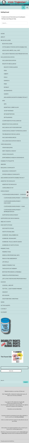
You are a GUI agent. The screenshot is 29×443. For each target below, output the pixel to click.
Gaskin (6, 94)
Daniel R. (7, 80)
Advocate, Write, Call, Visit (11, 50)
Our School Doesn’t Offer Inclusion (14, 130)
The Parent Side (6, 357)
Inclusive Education (7, 57)
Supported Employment (10, 215)
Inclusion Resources (9, 137)
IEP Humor (5, 295)
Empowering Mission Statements (13, 157)
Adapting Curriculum (11, 107)
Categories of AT (7, 187)
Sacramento (8, 90)
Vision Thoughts (7, 154)
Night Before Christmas (10, 298)
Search (2, 380)
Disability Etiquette (7, 161)
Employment (5, 191)
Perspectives (5, 248)
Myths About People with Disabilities (14, 47)
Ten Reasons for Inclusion (11, 134)
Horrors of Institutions (10, 245)
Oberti (6, 73)
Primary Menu (27, 7)
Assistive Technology (8, 181)
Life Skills (5, 262)
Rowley (6, 87)
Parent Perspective (8, 265)
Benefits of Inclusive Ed (10, 124)
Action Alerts (5, 305)
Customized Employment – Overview (14, 194)
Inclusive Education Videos (11, 141)
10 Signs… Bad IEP (7, 285)
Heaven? (5, 292)
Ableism (3, 164)
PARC (5, 84)
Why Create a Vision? (9, 151)
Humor (3, 282)
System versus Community (11, 174)
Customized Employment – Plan (14, 206)
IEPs (3, 100)
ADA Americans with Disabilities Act (16, 97)
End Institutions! (6, 225)
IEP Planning (8, 117)
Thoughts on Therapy (9, 268)
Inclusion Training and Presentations (15, 53)
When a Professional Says (10, 255)
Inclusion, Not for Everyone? (12, 127)
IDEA (5, 70)
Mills (5, 77)
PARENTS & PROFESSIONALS (10, 275)
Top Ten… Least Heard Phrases (12, 288)
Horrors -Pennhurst (9, 238)
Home (3, 33)
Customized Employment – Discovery (12, 202)
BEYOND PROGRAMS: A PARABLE (11, 272)
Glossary (4, 312)
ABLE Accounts (6, 221)
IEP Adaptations (9, 114)
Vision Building (6, 144)
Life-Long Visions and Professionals (14, 278)
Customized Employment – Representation (12, 210)
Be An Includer (6, 40)
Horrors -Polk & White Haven (12, 241)
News (2, 302)
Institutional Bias (8, 231)
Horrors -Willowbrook (10, 235)
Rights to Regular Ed (9, 63)
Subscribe (11, 370)
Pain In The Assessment (9, 258)
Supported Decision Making (10, 218)
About (3, 37)
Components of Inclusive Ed (11, 120)
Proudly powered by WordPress (7, 441)
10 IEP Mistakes (8, 110)
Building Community (8, 167)
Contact (4, 308)
